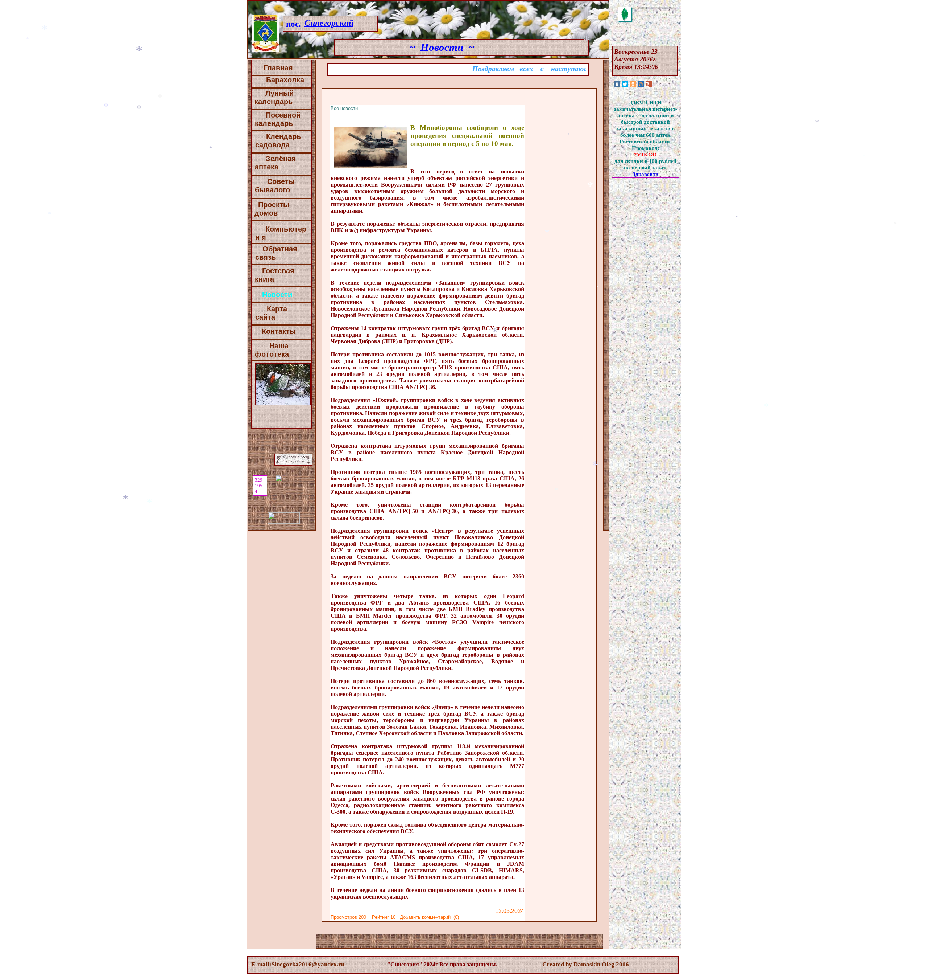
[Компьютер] (283, 237)
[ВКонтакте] (617, 84)
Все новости (344, 108)
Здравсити (646, 174)
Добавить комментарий (425, 917)
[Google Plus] (649, 84)
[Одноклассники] (633, 84)
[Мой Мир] (641, 84)
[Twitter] (625, 84)
